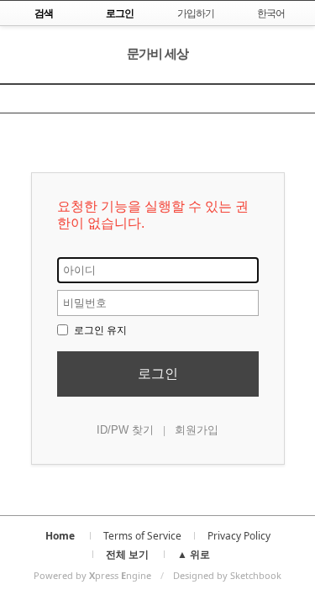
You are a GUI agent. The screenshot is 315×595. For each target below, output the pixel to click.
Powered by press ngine (92, 575)
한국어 (271, 13)
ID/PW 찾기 (125, 430)
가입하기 (195, 13)
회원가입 (196, 430)
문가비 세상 (157, 53)
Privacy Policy (238, 536)
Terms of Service (142, 536)
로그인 (158, 373)
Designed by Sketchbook (227, 575)
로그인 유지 (99, 330)
